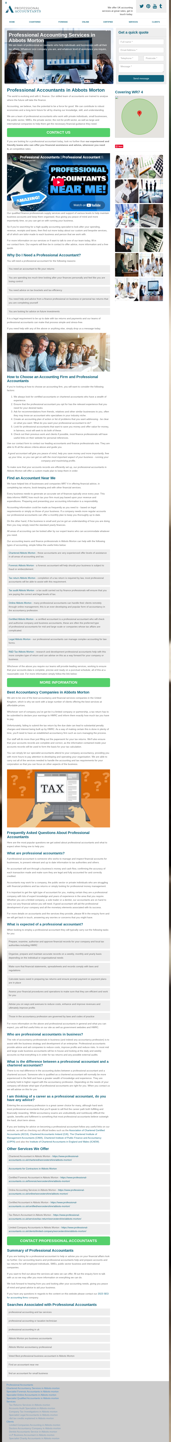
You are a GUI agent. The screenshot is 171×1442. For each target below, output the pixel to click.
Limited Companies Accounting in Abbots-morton (34, 1425)
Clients (156, 22)
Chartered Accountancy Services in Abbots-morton (33, 1388)
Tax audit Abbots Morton (21, 590)
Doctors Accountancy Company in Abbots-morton (35, 1428)
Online (85, 22)
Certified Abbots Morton (21, 619)
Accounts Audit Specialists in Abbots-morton (32, 1408)
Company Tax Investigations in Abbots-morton (33, 1411)
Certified (108, 22)
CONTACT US (58, 132)
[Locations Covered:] (6, 3)
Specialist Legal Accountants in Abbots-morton (33, 1415)
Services (133, 22)
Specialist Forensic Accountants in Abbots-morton (33, 1391)
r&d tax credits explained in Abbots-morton (31, 1418)
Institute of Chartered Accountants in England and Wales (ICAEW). (65, 1141)
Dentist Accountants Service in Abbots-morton (33, 1431)
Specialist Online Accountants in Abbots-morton (31, 1395)
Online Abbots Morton (20, 603)
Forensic (63, 22)
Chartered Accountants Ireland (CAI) (49, 1134)
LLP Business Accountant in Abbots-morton (31, 1435)
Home (12, 22)
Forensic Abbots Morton (21, 565)
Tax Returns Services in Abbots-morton (29, 1405)
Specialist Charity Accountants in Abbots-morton (34, 1438)
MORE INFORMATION (58, 682)
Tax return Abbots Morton (22, 578)
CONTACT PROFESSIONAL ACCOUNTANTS (58, 1241)
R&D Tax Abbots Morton (21, 651)
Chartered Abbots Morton (22, 553)
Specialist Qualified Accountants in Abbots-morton (33, 1398)
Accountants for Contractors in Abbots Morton (33, 1168)
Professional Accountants (20, 1384)
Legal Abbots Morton (20, 639)
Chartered (35, 22)
